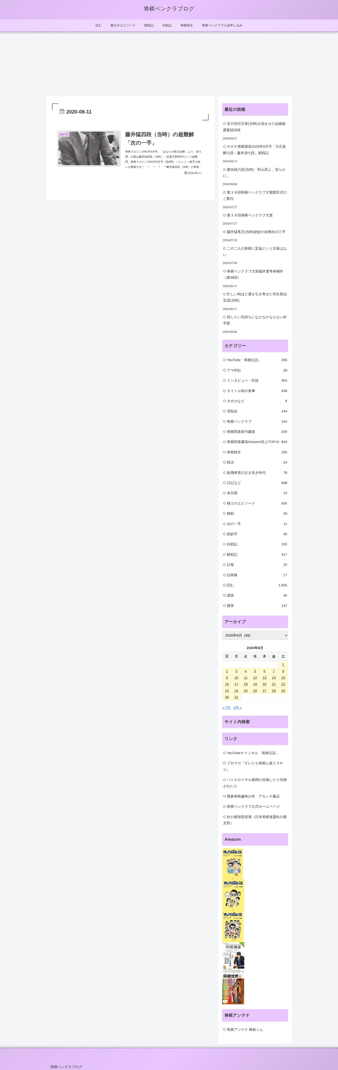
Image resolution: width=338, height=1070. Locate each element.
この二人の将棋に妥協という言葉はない (255, 252)
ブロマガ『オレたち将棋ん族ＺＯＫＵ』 (253, 766)
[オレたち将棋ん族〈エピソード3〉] (233, 926)
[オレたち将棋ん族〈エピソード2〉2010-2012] (233, 895)
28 (274, 691)
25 (246, 691)
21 (274, 684)
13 (264, 678)
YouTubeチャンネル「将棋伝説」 (253, 753)
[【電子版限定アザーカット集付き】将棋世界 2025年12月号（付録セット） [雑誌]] (233, 989)
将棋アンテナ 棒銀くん (245, 1030)
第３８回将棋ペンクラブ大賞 (250, 215)
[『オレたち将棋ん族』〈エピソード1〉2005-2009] (232, 864)
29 (283, 691)
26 (255, 691)
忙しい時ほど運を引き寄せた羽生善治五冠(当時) (255, 297)
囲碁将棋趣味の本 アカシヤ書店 (253, 796)
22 (283, 684)
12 (255, 678)
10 (236, 678)
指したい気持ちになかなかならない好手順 (255, 320)
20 (264, 684)
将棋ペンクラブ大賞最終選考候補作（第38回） (253, 274)
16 (227, 684)
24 (236, 691)
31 (236, 697)
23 (227, 691)
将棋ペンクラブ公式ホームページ (253, 806)
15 (283, 678)
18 (246, 684)
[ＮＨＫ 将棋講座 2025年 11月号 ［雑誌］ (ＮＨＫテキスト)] (233, 957)
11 (246, 678)
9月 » (238, 708)
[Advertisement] (169, 64)
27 (264, 691)
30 (227, 697)
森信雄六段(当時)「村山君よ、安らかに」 (254, 173)
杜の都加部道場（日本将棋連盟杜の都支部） (255, 820)
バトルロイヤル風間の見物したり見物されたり (255, 783)
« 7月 (226, 708)
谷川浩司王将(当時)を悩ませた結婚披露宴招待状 (254, 127)
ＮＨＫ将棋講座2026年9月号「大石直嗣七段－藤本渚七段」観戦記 (254, 150)
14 (274, 678)
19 (255, 684)
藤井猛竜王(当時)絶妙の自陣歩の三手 (256, 232)
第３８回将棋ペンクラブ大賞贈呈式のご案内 (255, 195)
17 (236, 684)
